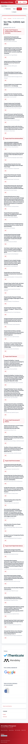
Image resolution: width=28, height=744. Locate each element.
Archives (9, 18)
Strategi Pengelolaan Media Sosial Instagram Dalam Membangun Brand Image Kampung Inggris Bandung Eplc (14, 622)
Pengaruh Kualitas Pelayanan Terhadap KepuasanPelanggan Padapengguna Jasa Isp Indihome (13, 298)
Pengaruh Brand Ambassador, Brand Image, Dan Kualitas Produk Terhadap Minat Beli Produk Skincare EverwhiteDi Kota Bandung (13, 187)
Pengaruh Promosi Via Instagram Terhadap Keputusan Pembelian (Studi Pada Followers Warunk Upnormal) (14, 438)
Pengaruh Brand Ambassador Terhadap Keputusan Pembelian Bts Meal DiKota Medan (12, 176)
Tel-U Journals (17, 730)
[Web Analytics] (4, 736)
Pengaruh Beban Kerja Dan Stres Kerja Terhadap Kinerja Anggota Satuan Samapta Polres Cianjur (13, 165)
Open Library (11, 730)
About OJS (23, 730)
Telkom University (4, 730)
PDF (5, 43)
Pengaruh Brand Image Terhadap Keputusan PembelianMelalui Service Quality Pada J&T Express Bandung (13, 225)
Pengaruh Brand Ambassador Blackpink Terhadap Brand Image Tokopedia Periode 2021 (13, 466)
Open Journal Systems (7, 706)
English (4, 714)
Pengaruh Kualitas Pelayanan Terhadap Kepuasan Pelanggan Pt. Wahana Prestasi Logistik (13, 309)
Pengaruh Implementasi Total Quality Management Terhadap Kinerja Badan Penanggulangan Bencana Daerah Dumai (13, 105)
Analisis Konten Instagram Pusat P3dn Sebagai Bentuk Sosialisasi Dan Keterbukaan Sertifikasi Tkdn (14, 551)
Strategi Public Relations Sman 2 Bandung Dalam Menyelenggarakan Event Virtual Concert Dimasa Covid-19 (13, 632)
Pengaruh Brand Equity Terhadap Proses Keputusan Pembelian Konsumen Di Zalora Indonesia (13, 74)
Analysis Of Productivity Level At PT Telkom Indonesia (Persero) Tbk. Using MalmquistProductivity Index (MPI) (13, 427)
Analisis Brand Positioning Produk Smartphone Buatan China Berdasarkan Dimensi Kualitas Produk (12, 38)
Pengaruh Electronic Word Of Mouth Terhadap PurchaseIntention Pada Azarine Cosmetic (13, 274)
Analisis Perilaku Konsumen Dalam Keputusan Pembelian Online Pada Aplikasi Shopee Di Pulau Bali (14, 155)
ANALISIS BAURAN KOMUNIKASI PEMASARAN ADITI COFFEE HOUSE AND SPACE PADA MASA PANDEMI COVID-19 (13, 144)
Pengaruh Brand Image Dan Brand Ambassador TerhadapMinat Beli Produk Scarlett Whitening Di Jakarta (13, 214)
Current (19, 8)
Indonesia (5, 716)
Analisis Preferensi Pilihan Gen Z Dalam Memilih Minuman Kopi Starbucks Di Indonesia (12, 63)
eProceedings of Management (8, 2)
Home (14, 8)
